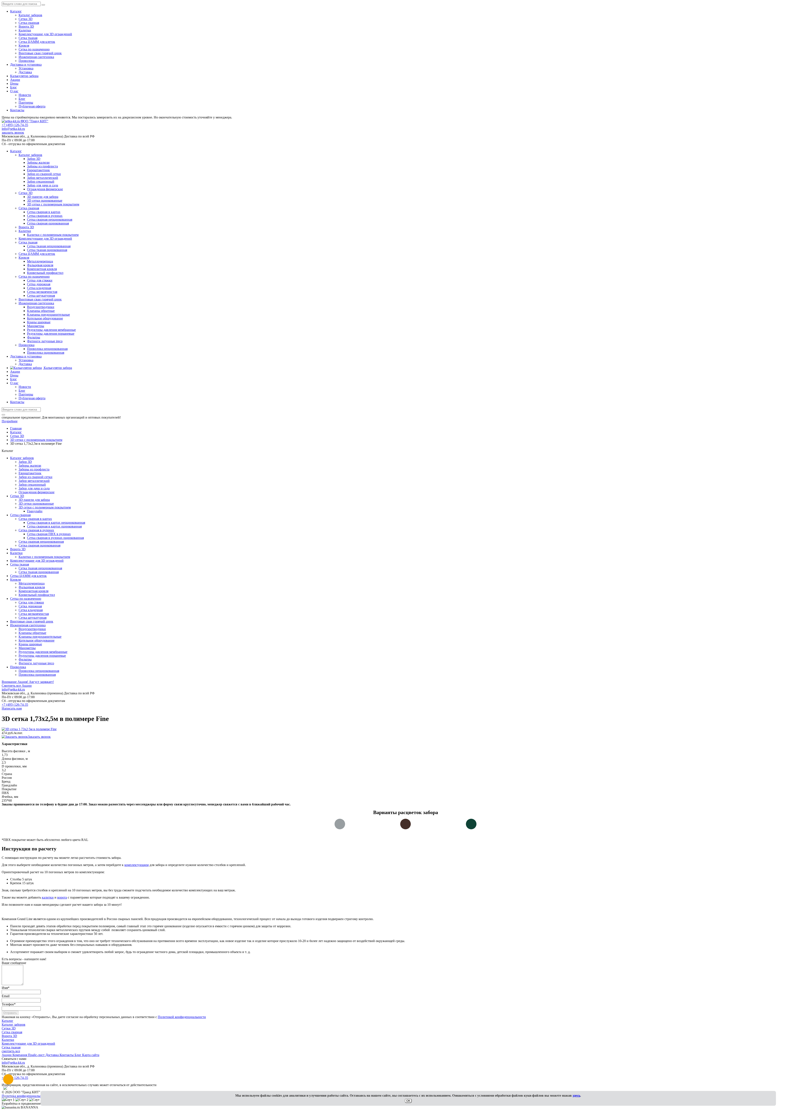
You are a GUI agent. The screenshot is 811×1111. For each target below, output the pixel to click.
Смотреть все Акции (17, 685)
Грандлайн (34, 511)
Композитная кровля (33, 591)
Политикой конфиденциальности (182, 1017)
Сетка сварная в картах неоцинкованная (56, 522)
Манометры (27, 648)
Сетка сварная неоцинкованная (41, 541)
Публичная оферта (32, 106)
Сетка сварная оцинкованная (39, 545)
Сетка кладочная (31, 610)
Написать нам (12, 708)
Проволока (26, 61)
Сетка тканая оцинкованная (39, 572)
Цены (14, 83)
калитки (48, 897)
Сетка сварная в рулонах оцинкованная (55, 538)
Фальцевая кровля (32, 587)
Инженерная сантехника (36, 57)
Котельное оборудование (36, 640)
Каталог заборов (30, 15)
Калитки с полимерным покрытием (44, 557)
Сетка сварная (29, 22)
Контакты (17, 110)
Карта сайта (90, 1055)
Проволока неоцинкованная (39, 671)
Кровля (24, 45)
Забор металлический (34, 481)
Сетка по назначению (34, 49)
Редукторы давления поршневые (42, 655)
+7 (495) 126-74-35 (15, 125)
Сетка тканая (28, 38)
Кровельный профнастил (37, 595)
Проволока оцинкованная (37, 674)
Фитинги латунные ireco (36, 663)
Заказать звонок (39, 736)
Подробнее (10, 421)
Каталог (16, 11)
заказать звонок (13, 132)
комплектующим (136, 865)
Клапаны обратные (32, 633)
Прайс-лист (36, 1055)
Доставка (25, 72)
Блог (13, 87)
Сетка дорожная (30, 606)
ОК (408, 1100)
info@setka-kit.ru (13, 129)
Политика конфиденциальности (25, 1096)
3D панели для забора (34, 500)
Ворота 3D (26, 26)
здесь (576, 1095)
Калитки (25, 30)
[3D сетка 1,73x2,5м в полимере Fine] (29, 729)
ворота (62, 897)
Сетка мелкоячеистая (34, 614)
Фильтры (25, 659)
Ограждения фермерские (36, 492)
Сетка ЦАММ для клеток (37, 42)
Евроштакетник (30, 473)
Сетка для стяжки (31, 602)
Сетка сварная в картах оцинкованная (54, 526)
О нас (14, 91)
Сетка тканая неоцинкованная (40, 568)
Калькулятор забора (24, 76)
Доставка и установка (26, 64)
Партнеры (26, 102)
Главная (16, 428)
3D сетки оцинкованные (36, 503)
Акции (15, 80)
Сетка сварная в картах (35, 519)
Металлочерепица (32, 583)
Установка (26, 68)
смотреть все (11, 1051)
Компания (20, 1055)
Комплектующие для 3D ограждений (45, 34)
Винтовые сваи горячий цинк (40, 53)
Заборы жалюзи (30, 465)
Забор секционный (32, 484)
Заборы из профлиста (34, 469)
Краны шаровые (30, 644)
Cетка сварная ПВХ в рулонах (49, 534)
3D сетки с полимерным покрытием (45, 507)
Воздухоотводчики (32, 629)
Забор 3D (25, 462)
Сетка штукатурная (32, 617)
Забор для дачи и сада (34, 488)
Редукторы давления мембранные (43, 652)
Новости (25, 95)
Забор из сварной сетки (35, 477)
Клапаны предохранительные (40, 636)
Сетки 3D (26, 19)
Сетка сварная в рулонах (36, 530)
